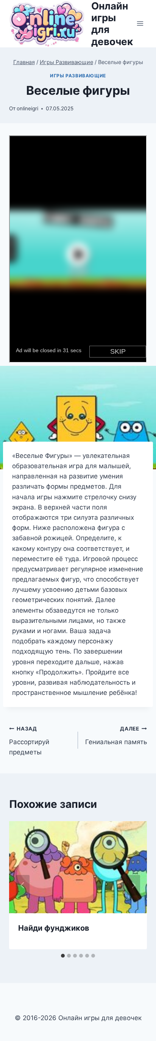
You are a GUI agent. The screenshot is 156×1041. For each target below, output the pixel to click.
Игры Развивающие (78, 75)
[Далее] (133, 885)
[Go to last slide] (23, 885)
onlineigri (27, 108)
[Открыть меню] (140, 24)
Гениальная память (116, 736)
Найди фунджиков (53, 928)
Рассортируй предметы (29, 741)
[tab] (63, 956)
